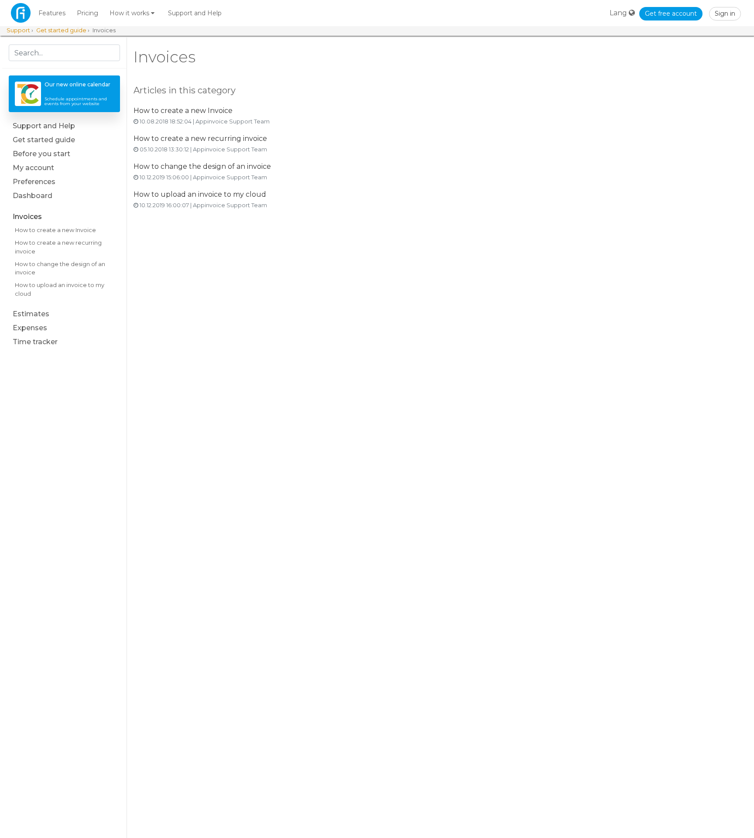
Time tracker (35, 342)
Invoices (27, 216)
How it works (130, 13)
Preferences (34, 182)
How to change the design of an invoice (60, 268)
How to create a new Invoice (55, 229)
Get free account (671, 13)
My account (33, 168)
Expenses (30, 328)
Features (51, 13)
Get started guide (44, 140)
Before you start (41, 154)
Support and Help (195, 13)
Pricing (87, 13)
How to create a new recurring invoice (58, 247)
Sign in (725, 13)
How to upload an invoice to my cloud (59, 289)
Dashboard (32, 196)
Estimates (31, 314)
